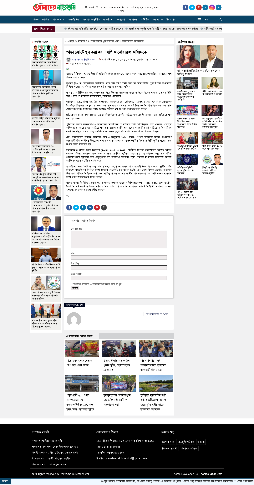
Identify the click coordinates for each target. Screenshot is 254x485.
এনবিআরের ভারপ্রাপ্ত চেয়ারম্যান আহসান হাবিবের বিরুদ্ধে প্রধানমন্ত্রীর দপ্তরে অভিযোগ (45, 207)
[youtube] (212, 7)
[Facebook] (69, 207)
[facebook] (185, 7)
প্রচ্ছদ (36, 19)
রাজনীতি (107, 19)
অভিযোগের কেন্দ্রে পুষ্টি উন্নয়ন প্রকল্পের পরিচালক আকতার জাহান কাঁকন (46, 295)
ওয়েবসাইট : (77, 274)
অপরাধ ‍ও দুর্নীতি (91, 19)
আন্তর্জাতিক (73, 19)
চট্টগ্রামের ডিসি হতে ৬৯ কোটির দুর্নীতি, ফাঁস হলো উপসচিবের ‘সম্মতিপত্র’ (44, 149)
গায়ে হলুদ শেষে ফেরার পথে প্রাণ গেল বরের (212, 147)
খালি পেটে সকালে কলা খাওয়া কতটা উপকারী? (211, 28)
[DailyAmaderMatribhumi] (54, 7)
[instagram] (199, 7)
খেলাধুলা (120, 19)
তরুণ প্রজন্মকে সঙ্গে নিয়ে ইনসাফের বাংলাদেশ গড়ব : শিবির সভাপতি (187, 123)
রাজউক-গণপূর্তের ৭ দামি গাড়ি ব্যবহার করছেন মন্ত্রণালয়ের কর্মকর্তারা (147, 28)
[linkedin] (205, 7)
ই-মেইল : (75, 263)
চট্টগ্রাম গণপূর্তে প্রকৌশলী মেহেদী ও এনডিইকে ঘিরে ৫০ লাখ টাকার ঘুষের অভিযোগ (46, 177)
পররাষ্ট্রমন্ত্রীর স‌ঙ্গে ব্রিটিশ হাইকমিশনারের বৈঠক (187, 147)
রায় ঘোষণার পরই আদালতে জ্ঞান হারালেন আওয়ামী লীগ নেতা (153, 365)
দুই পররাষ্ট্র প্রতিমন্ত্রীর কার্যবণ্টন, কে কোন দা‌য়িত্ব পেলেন (79, 28)
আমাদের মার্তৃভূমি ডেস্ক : (83, 59)
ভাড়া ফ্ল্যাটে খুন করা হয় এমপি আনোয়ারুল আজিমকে (117, 41)
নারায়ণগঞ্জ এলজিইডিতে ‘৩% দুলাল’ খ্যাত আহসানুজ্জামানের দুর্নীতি (46, 267)
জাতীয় (45, 19)
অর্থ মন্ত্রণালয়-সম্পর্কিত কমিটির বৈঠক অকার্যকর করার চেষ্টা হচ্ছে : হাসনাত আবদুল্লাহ (212, 123)
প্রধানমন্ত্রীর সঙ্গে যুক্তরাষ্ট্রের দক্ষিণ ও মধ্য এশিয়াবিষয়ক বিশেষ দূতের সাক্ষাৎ (44, 323)
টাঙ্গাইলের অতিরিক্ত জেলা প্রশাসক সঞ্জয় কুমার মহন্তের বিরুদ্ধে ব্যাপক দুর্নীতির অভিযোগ (45, 92)
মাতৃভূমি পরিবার (186, 442)
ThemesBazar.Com (210, 474)
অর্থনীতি (145, 19)
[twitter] (192, 7)
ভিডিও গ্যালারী (169, 448)
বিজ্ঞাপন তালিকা (189, 448)
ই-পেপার (170, 19)
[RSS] (219, 7)
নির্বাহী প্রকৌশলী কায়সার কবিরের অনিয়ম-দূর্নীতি (209, 170)
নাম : (73, 253)
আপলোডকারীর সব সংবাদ (157, 314)
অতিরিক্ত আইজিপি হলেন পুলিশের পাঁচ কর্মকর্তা (185, 170)
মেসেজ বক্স (76, 228)
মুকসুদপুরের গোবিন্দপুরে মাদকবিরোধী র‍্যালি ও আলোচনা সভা (117, 400)
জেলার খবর (168, 442)
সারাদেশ (57, 19)
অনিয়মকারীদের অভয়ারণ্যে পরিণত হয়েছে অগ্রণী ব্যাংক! (45, 64)
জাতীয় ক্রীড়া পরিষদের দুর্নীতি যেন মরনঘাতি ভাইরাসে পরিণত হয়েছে (46, 121)
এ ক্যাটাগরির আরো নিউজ (79, 336)
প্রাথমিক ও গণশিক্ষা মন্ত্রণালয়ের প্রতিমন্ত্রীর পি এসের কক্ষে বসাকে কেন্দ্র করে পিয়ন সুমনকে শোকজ (46, 238)
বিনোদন (133, 19)
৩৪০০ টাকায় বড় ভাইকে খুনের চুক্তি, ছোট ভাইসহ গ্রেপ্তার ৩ (116, 365)
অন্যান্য (155, 19)
